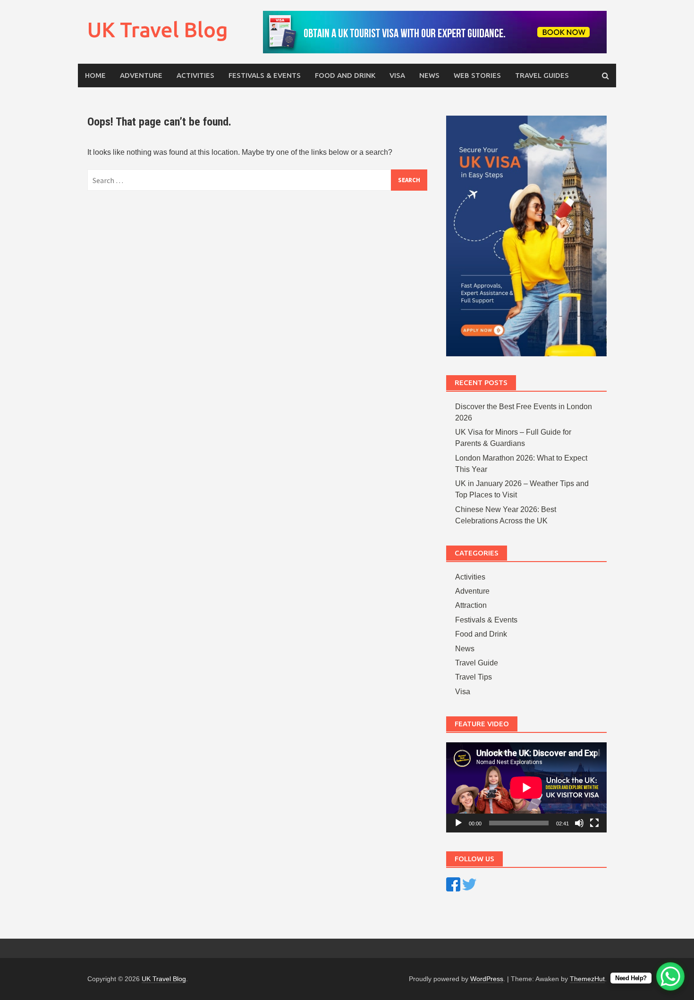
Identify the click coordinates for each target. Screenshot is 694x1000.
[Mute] (579, 823)
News (429, 75)
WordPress (486, 979)
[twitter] (469, 884)
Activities (195, 75)
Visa (397, 75)
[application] (526, 787)
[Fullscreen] (594, 823)
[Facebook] (453, 884)
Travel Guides (542, 75)
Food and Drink (345, 75)
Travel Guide (476, 663)
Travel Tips (473, 677)
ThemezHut (587, 979)
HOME (95, 75)
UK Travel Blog (157, 29)
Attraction (471, 605)
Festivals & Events (265, 75)
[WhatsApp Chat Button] (670, 976)
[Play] (458, 823)
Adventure (141, 75)
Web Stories (477, 75)
